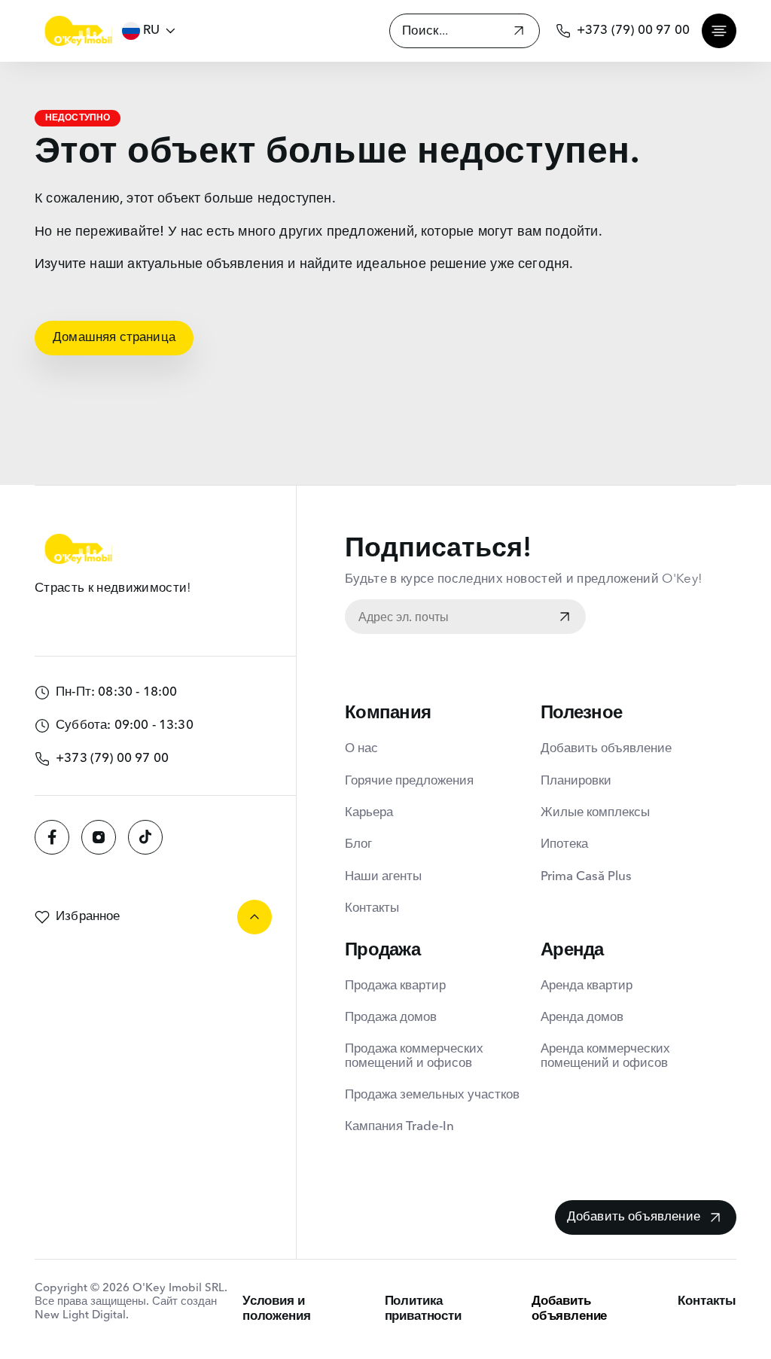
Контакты (372, 908)
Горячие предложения (409, 781)
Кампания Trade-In (399, 1126)
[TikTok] (145, 837)
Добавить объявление (606, 748)
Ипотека (564, 844)
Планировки (576, 781)
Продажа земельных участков (432, 1095)
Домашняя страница (114, 337)
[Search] (519, 33)
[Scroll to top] (254, 917)
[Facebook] (52, 837)
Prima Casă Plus (586, 876)
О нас (361, 748)
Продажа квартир (395, 986)
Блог (358, 844)
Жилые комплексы (595, 812)
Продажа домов (391, 1017)
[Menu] (719, 31)
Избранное (88, 916)
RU (151, 30)
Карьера (369, 812)
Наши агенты (383, 876)
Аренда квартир (586, 986)
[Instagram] (98, 837)
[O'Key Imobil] (78, 31)
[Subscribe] (564, 618)
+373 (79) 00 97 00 (633, 30)
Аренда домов (582, 1017)
